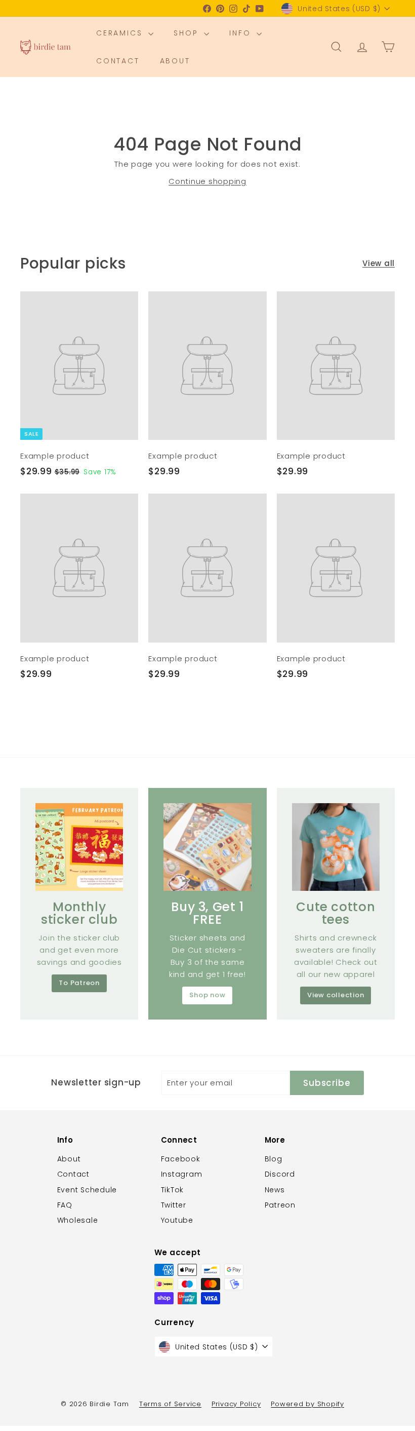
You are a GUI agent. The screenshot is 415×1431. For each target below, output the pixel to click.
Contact (118, 61)
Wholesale (77, 1220)
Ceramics (121, 33)
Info (241, 33)
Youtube (177, 1220)
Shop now (207, 995)
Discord (280, 1174)
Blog (273, 1159)
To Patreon (79, 983)
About (175, 61)
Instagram (181, 1174)
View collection (335, 995)
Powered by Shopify (307, 1404)
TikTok (172, 1190)
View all (378, 263)
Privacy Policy (236, 1404)
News (275, 1190)
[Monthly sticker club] (79, 847)
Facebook (180, 1159)
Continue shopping (207, 181)
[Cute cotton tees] (336, 847)
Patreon (280, 1205)
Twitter (173, 1205)
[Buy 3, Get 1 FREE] (207, 847)
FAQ (64, 1205)
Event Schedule (87, 1190)
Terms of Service (170, 1404)
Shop (187, 33)
